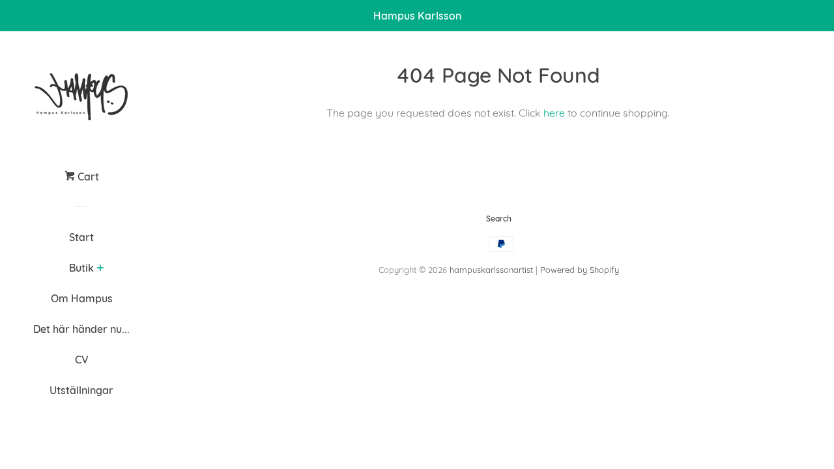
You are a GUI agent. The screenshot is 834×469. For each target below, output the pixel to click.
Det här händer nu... (81, 328)
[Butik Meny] (100, 269)
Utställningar (81, 390)
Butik (81, 267)
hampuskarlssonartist (491, 269)
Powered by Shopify (579, 269)
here (554, 112)
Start (81, 237)
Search (498, 218)
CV (82, 359)
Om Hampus (82, 298)
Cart (87, 176)
